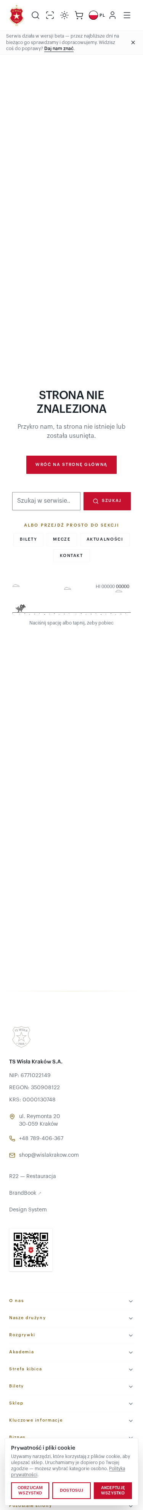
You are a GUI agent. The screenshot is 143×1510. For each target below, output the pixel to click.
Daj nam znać (59, 48)
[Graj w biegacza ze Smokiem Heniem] (71, 600)
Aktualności (105, 539)
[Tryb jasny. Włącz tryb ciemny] (64, 15)
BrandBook (25, 1193)
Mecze (61, 539)
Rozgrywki (22, 1335)
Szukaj (112, 501)
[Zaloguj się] (112, 15)
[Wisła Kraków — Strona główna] (16, 15)
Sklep (16, 1403)
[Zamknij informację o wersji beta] (133, 42)
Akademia (21, 1352)
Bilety (28, 539)
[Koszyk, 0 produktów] (79, 15)
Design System (28, 1210)
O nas (16, 1301)
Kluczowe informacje (36, 1420)
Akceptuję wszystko (113, 1490)
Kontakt (71, 556)
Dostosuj (71, 1490)
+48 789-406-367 (41, 1138)
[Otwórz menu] (127, 15)
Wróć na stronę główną (71, 464)
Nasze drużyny (27, 1318)
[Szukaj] (35, 15)
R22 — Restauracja (32, 1176)
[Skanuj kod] (50, 15)
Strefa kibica (25, 1369)
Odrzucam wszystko (30, 1490)
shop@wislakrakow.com (49, 1155)
